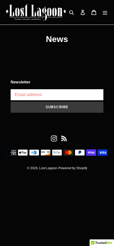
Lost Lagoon (48, 168)
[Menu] (105, 12)
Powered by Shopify (72, 168)
